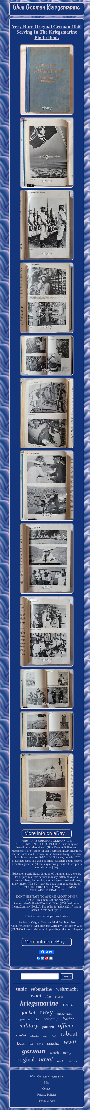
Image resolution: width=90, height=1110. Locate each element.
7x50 (53, 1036)
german (34, 1051)
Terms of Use (47, 1100)
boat (20, 1044)
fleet (31, 1044)
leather (68, 1019)
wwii (70, 1042)
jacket (28, 1013)
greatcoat (25, 1019)
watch (54, 1053)
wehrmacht (67, 989)
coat (45, 1036)
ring (48, 996)
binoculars (64, 1014)
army (67, 1052)
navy (46, 1012)
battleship (51, 1019)
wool (36, 995)
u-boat (68, 1033)
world (60, 1061)
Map (46, 1082)
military (28, 1025)
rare (68, 1004)
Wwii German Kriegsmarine (46, 1076)
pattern (48, 1027)
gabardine (34, 1036)
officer (66, 1025)
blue (37, 1019)
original (26, 1059)
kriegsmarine (39, 1003)
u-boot (59, 996)
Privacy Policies (46, 1094)
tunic (21, 989)
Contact (46, 1088)
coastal (53, 1043)
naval (46, 1059)
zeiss (73, 1061)
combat (21, 1035)
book (40, 1044)
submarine (41, 989)
